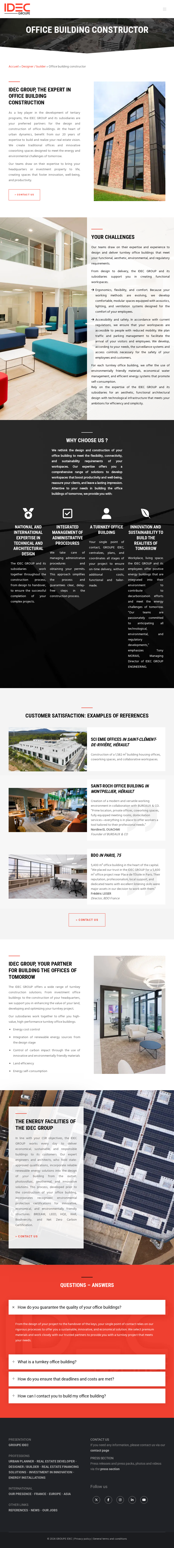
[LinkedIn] (132, 1500)
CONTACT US (99, 1439)
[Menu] (163, 9)
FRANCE (40, 1494)
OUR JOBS (50, 1510)
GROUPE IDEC (19, 1445)
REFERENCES (18, 1510)
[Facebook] (108, 1500)
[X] (96, 1500)
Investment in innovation (50, 1472)
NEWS (35, 1510)
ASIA (67, 1494)
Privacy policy (82, 1539)
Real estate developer (56, 1461)
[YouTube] (144, 1500)
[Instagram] (120, 1500)
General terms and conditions (110, 1539)
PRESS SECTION (102, 1458)
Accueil (14, 66)
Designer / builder (34, 66)
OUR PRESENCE (20, 1494)
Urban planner (21, 1461)
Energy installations (27, 1477)
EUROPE (55, 1494)
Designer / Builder (24, 1467)
